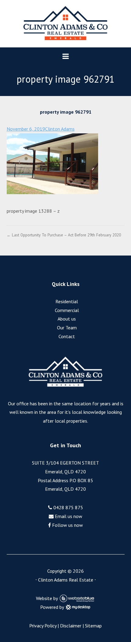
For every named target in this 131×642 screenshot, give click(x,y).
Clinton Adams (60, 129)
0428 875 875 (67, 507)
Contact (66, 336)
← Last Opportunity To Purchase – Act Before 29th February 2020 (64, 235)
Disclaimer (70, 626)
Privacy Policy (42, 626)
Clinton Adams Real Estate (65, 580)
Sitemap (93, 626)
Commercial (67, 310)
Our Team (67, 327)
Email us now (68, 516)
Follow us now (67, 525)
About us (67, 319)
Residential (66, 301)
